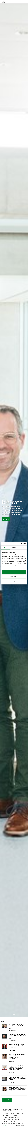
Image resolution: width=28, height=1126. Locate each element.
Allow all (14, 572)
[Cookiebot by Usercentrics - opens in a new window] (20, 543)
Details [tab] (14, 547)
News (2, 1021)
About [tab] (23, 547)
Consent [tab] (5, 547)
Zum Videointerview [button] (8, 516)
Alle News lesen (7, 1100)
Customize (13, 576)
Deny (14, 581)
